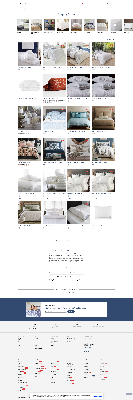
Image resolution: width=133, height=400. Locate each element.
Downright (36, 371)
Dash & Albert (37, 361)
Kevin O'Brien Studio (54, 380)
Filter (108, 39)
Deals (79, 3)
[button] (105, 3)
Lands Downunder (70, 361)
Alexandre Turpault (21, 366)
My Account (53, 338)
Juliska (52, 377)
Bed (22, 9)
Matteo (68, 377)
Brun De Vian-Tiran (21, 382)
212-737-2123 (87, 349)
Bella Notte (20, 376)
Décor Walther (37, 363)
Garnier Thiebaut (54, 361)
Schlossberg (102, 363)
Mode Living (69, 383)
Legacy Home (69, 367)
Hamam (52, 366)
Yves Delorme (102, 379)
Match (68, 374)
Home (19, 9)
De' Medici (36, 365)
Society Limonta (102, 376)
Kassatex (52, 379)
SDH (101, 364)
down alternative (66, 257)
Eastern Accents (37, 373)
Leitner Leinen (69, 366)
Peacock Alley (86, 366)
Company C (20, 389)
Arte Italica (20, 374)
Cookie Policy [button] (42, 396)
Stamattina (101, 374)
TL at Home (102, 377)
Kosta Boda (53, 382)
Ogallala (85, 361)
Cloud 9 (19, 387)
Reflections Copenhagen (88, 375)
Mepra (68, 378)
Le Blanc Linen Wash (70, 364)
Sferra (101, 369)
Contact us (36, 339)
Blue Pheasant (20, 377)
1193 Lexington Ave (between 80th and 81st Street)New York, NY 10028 (89, 344)
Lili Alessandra (69, 372)
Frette (36, 376)
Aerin (19, 364)
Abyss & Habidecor (21, 361)
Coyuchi (19, 390)
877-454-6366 (88, 347)
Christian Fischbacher (22, 385)
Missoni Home (69, 382)
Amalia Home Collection (22, 369)
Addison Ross (20, 363)
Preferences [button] (63, 396)
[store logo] (23, 3)
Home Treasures (54, 369)
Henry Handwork (54, 368)
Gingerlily (52, 363)
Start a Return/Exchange (55, 342)
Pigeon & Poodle (86, 369)
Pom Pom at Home (87, 374)
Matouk (68, 375)
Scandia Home (102, 361)
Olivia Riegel (86, 363)
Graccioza (52, 364)
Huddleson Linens (54, 371)
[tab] (66, 273)
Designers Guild (37, 370)
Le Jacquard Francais (71, 369)
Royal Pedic (86, 377)
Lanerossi (69, 363)
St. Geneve (102, 372)
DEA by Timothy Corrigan (39, 368)
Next (115, 25)
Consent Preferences (38, 349)
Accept (97, 396)
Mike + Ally (69, 380)
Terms (112, 397)
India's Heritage (53, 374)
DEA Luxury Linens (38, 366)
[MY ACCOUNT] (110, 3)
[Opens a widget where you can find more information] (129, 394)
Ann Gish (19, 371)
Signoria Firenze (103, 371)
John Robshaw (53, 376)
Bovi (19, 379)
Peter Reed (86, 367)
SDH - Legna (102, 366)
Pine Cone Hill (86, 372)
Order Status (53, 339)
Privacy (108, 397)
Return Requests (70, 342)
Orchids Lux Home (87, 364)
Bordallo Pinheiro (21, 380)
